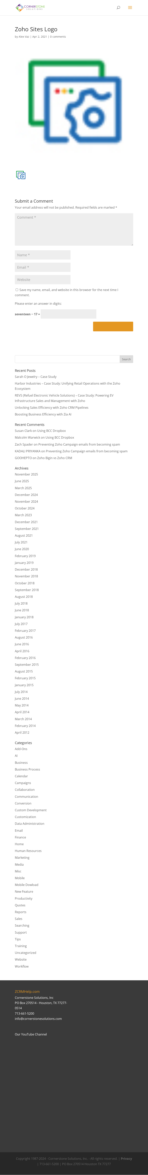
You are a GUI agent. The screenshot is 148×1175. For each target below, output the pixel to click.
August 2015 (24, 671)
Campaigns (23, 783)
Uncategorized (25, 953)
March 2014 (23, 719)
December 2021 (26, 522)
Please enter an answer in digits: (38, 303)
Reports (20, 912)
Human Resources (28, 851)
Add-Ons (21, 749)
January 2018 (24, 617)
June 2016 (22, 644)
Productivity (23, 898)
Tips (18, 939)
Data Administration (29, 823)
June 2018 (22, 610)
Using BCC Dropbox (51, 431)
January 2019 (24, 563)
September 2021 (27, 529)
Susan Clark (23, 431)
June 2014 (22, 698)
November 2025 (26, 474)
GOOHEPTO (23, 458)
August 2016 (24, 637)
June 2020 (22, 549)
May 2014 (22, 705)
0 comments (58, 36)
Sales (18, 919)
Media (19, 864)
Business (21, 762)
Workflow (22, 966)
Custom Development (31, 810)
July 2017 (21, 624)
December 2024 (26, 495)
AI (16, 756)
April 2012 (22, 732)
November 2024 (26, 501)
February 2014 (25, 726)
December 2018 (26, 569)
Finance (20, 837)
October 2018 (24, 583)
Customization (25, 817)
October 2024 (24, 508)
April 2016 (22, 651)
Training (21, 946)
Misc (18, 871)
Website (21, 959)
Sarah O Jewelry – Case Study (35, 377)
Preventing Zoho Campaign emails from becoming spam (79, 444)
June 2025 (22, 481)
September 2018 (27, 590)
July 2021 (21, 542)
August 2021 (24, 535)
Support (21, 932)
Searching (22, 925)
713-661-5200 (24, 1013)
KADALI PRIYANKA (27, 451)
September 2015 (27, 664)
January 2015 (24, 685)
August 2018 (24, 597)
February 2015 (25, 678)
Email (19, 830)
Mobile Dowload (26, 885)
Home (19, 844)
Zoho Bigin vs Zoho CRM (54, 458)
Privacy (126, 1158)
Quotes (20, 905)
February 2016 (25, 658)
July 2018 (21, 603)
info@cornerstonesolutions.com (38, 1019)
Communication (26, 796)
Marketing (22, 857)
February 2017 (25, 631)
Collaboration (25, 790)
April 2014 (22, 712)
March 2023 (23, 515)
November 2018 (26, 576)
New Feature (24, 891)
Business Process (27, 769)
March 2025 (23, 488)
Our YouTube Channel (31, 1034)
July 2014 (21, 692)
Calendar (21, 776)
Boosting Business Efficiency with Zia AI (43, 414)
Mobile (20, 878)
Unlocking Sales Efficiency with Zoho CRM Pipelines (51, 407)
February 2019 (25, 556)
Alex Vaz (24, 36)
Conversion (23, 803)
